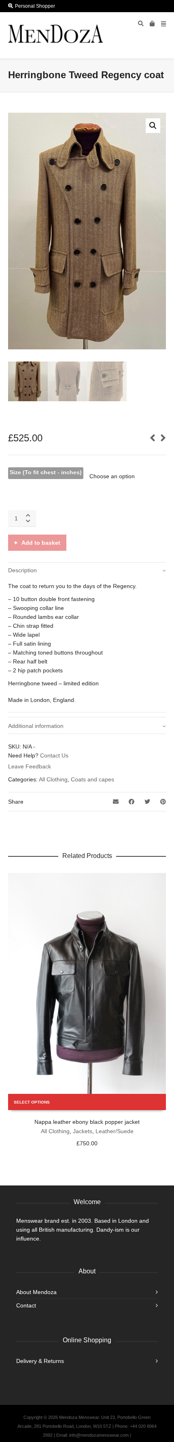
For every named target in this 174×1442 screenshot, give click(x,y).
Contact (26, 1305)
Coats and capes (92, 779)
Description (22, 570)
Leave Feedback (29, 766)
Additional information (36, 726)
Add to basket (40, 542)
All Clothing (53, 779)
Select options (32, 1102)
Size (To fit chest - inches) (46, 472)
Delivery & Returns (40, 1361)
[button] (153, 125)
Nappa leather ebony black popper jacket (87, 1122)
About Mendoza (36, 1292)
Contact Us (54, 755)
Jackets (82, 1131)
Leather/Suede (114, 1131)
